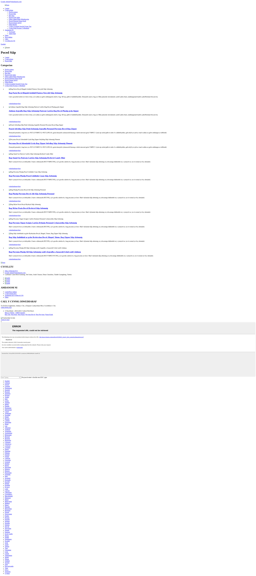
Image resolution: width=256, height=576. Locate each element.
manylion (18, 103)
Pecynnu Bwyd (30, 314)
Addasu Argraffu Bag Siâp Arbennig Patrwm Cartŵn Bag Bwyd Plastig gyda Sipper (44, 111)
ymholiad (12, 103)
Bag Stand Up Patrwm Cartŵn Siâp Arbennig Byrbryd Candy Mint (37, 158)
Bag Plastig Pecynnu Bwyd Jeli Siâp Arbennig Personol (31, 194)
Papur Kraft (49, 314)
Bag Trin (7, 314)
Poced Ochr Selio (14, 17)
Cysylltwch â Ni (10, 41)
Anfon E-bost (5, 320)
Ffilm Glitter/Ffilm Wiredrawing (19, 19)
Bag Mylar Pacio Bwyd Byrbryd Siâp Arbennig (28, 208)
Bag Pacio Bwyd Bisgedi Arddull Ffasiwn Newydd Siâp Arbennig (35, 93)
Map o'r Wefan (9, 313)
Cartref (7, 8)
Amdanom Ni (9, 30)
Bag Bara (14, 314)
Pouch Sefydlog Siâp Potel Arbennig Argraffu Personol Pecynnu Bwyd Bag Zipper (43, 129)
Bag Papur (21, 314)
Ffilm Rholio (13, 24)
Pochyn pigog (13, 12)
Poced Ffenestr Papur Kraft (17, 21)
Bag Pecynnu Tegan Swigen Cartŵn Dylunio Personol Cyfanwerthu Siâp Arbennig (43, 223)
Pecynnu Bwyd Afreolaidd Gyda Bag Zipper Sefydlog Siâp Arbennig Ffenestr (40, 143)
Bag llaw (11, 15)
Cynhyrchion (9, 10)
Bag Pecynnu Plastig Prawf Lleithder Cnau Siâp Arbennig (33, 176)
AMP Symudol (20, 313)
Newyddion (8, 37)
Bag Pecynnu (40, 314)
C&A (6, 39)
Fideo (6, 35)
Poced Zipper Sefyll (15, 23)
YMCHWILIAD (6, 307)
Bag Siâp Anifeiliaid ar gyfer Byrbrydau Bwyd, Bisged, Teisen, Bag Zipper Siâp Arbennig (45, 237)
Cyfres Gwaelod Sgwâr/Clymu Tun (20, 26)
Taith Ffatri (12, 33)
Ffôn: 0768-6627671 (11, 271)
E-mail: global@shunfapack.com (11, 1)
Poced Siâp (12, 14)
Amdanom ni (9, 295)
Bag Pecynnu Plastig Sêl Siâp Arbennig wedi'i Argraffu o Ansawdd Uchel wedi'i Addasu (45, 252)
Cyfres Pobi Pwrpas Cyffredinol (19, 28)
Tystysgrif (12, 32)
